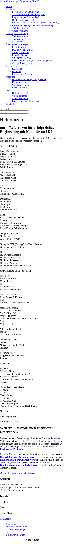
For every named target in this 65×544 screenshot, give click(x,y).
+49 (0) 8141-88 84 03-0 (20, 502)
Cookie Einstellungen (16, 529)
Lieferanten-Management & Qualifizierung (32, 25)
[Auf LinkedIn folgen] (5, 519)
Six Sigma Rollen (20, 52)
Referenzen (11, 66)
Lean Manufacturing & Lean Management (32, 60)
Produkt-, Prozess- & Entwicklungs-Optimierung (35, 22)
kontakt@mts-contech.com (19, 507)
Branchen (16, 71)
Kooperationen (19, 82)
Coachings (17, 41)
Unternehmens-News (22, 93)
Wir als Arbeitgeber (21, 85)
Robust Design (19, 47)
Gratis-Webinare (20, 30)
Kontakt (10, 104)
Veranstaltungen (19, 95)
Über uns (10, 77)
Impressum (11, 524)
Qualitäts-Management (23, 20)
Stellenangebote (19, 87)
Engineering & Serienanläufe (26, 17)
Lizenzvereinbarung (15, 534)
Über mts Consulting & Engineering (29, 79)
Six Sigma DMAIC (21, 58)
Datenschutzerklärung (16, 526)
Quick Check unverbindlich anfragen (17, 473)
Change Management (22, 63)
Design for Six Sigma (22, 49)
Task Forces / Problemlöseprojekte (28, 14)
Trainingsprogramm (21, 28)
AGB (8, 532)
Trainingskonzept (20, 39)
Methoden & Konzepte (17, 44)
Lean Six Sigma (19, 55)
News (9, 90)
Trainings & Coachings (17, 33)
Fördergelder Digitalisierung (25, 12)
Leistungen (11, 9)
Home (9, 6)
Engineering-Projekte (22, 74)
